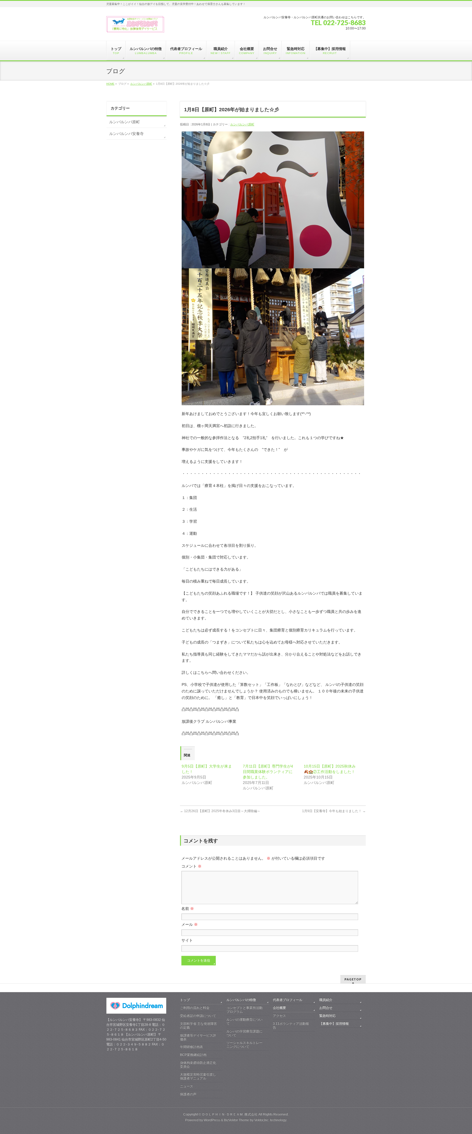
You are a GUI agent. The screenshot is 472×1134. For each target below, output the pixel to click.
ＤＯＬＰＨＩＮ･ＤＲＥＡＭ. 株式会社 (230, 1114)
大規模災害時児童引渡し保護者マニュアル (198, 1076)
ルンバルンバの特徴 (241, 1000)
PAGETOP (353, 979)
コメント (191, 866)
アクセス (279, 1016)
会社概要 (279, 1008)
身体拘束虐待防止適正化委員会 (198, 1064)
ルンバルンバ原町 (141, 83)
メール (189, 924)
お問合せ (325, 1008)
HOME (110, 83)
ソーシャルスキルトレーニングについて (244, 1044)
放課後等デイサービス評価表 (198, 1037)
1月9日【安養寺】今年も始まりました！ (334, 811)
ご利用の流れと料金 (195, 1008)
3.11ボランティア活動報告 (291, 1025)
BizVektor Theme (236, 1120)
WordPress (212, 1120)
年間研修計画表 (191, 1047)
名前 (187, 908)
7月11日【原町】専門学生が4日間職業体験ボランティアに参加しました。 (268, 771)
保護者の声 (188, 1094)
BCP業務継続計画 (193, 1055)
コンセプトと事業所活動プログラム (244, 1009)
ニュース (186, 1086)
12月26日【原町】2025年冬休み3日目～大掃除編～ (220, 811)
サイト (187, 940)
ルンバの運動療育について (244, 1021)
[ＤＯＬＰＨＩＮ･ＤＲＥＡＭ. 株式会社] (135, 26)
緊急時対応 (327, 1016)
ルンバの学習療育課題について (244, 1033)
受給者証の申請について (198, 1016)
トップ (185, 1000)
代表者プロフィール (287, 1000)
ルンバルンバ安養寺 (126, 133)
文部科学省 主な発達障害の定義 (198, 1025)
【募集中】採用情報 (334, 1024)
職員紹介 (325, 1000)
